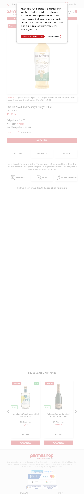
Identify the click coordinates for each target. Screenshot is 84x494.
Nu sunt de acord (53, 36)
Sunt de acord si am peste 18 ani (33, 36)
